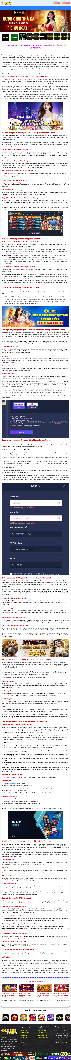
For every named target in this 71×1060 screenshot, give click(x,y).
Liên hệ (22, 1040)
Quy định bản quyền (43, 1035)
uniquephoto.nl (65, 1040)
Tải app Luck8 (23, 1033)
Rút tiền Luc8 (23, 1035)
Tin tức (67, 8)
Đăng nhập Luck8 (24, 1030)
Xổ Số (35, 8)
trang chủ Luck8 (12, 781)
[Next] (67, 37)
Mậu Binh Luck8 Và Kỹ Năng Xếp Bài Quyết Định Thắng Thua (61, 992)
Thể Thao (11, 8)
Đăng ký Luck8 (24, 1028)
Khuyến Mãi (58, 8)
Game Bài (20, 8)
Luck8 (3, 8)
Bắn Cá (42, 8)
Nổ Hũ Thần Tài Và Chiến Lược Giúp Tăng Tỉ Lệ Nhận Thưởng (44, 992)
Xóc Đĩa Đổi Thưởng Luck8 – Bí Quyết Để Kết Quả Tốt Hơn (9, 992)
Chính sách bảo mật (43, 1028)
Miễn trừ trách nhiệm (43, 1033)
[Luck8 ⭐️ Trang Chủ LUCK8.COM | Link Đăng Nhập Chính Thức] (8, 3)
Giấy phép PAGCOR (42, 1030)
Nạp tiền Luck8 (24, 1038)
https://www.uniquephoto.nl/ (45, 71)
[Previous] (4, 37)
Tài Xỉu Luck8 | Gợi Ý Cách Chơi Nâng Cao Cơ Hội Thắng (26, 992)
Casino (28, 8)
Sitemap (40, 1038)
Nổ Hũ (49, 8)
